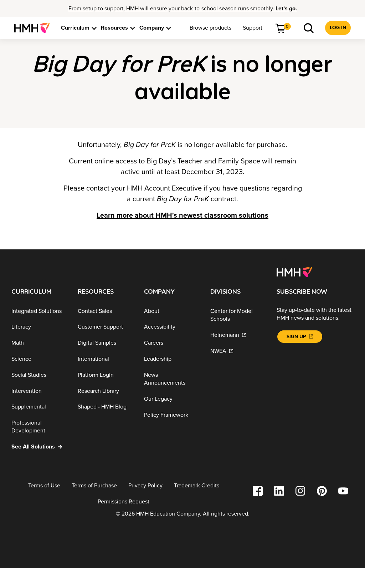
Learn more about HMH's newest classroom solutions (182, 215)
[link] (34, 27)
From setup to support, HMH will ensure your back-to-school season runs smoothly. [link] (182, 8)
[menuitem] (34, 28)
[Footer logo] (294, 271)
